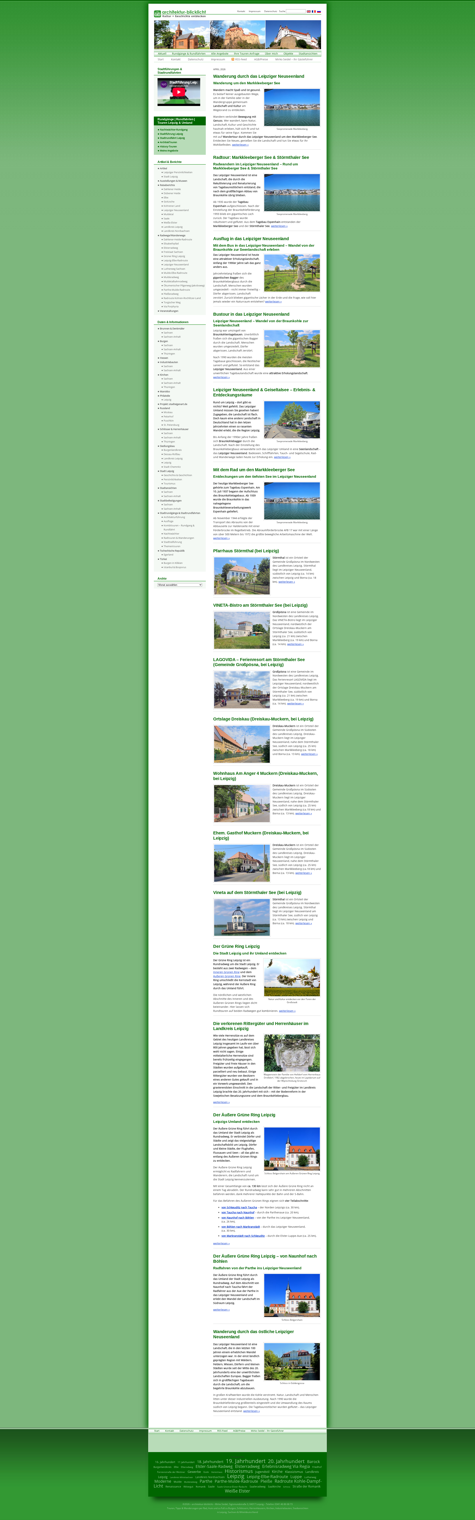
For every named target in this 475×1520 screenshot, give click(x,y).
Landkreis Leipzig (173, 226)
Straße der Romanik (306, 1486)
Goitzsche (169, 201)
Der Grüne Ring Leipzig (236, 946)
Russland (165, 408)
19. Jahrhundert (246, 1461)
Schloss (286, 1486)
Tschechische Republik (172, 550)
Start (161, 59)
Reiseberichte (167, 185)
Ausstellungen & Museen (173, 180)
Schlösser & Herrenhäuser (174, 429)
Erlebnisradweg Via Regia (286, 1466)
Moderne (162, 1481)
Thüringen (169, 353)
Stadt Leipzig (171, 176)
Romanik (201, 1486)
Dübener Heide (172, 193)
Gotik (206, 1472)
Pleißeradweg (171, 293)
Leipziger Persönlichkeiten (178, 172)
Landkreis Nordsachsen (177, 231)
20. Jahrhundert (286, 1461)
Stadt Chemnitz (172, 466)
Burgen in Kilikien (173, 563)
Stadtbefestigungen (171, 500)
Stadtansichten (308, 53)
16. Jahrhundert (165, 1462)
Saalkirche (274, 1486)
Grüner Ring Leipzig (174, 256)
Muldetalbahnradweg (175, 281)
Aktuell (162, 53)
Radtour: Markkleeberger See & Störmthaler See (261, 157)
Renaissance (173, 1486)
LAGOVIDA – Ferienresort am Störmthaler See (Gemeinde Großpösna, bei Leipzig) (259, 662)
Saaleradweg (258, 1486)
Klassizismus (294, 1472)
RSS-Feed (241, 59)
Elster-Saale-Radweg (214, 1466)
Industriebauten (169, 362)
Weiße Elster (170, 222)
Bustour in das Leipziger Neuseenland (251, 314)
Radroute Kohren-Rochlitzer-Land (182, 298)
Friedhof (317, 1467)
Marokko (165, 391)
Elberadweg (187, 1467)
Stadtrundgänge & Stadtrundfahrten (180, 513)
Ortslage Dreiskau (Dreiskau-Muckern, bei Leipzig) (263, 719)
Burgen (164, 341)
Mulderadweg (171, 277)
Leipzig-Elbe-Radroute (176, 260)
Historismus (239, 1470)
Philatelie (165, 395)
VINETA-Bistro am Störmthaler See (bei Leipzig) (260, 605)
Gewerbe (194, 1472)
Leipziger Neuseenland (176, 210)
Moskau (168, 412)
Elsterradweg (171, 247)
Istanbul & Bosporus (175, 567)
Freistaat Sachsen (173, 252)
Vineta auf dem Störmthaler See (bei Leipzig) (257, 892)
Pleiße (266, 1481)
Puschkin (169, 420)
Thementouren (172, 546)
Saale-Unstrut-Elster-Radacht (232, 1486)
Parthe (206, 1481)
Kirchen (164, 374)
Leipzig (167, 399)
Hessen (164, 357)
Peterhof (168, 416)
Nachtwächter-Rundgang (174, 129)
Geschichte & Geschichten (178, 475)
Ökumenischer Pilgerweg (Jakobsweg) (184, 285)
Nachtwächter (171, 533)
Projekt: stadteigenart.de (173, 404)
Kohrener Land (172, 205)
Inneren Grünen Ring (226, 972)
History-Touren (168, 146)
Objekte (288, 53)
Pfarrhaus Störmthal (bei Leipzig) (246, 550)
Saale (166, 218)
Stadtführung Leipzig (171, 133)
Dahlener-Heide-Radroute (178, 239)
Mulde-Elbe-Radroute (175, 272)
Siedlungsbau (167, 446)
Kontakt (176, 59)
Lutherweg (310, 1477)
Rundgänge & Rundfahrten (189, 53)
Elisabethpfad (171, 243)
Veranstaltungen (169, 311)
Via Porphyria (171, 306)
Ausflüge (168, 521)
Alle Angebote (219, 53)
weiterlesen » (240, 144)
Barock (313, 1461)
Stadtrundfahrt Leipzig (172, 138)
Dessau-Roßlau (172, 454)
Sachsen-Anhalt (172, 336)
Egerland (168, 554)
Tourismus (169, 483)
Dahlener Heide (172, 189)
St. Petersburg (171, 424)
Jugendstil (262, 1472)
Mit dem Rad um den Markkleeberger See (254, 469)
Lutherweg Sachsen (174, 268)
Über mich (271, 53)
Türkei (163, 559)
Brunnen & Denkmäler (172, 328)
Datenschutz (196, 59)
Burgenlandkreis (173, 450)
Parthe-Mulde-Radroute (177, 289)
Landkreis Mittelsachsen (181, 1477)
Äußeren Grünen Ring (226, 976)
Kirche (277, 1471)
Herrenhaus (216, 1472)
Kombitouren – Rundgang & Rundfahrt (179, 527)
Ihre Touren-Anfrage (246, 53)
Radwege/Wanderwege (172, 235)
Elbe (166, 197)
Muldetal (168, 214)
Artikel (163, 168)
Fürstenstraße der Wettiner (171, 1472)
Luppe (296, 1476)
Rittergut (188, 1486)
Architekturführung (174, 517)
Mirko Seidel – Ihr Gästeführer (294, 59)
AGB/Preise (261, 59)
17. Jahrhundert (186, 1462)
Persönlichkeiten (173, 479)
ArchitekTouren (168, 142)
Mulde (178, 1481)
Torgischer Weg (172, 302)
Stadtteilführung (173, 542)
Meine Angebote (169, 150)
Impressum (218, 59)
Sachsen (168, 332)
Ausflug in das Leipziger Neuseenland (251, 238)
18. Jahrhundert (210, 1461)
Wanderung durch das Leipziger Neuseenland (258, 76)
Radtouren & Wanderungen (179, 538)
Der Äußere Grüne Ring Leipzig (244, 1114)
